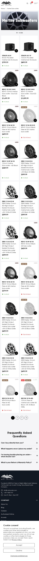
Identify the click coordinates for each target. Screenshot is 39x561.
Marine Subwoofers (13, 8)
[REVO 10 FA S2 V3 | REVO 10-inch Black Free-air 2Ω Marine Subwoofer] (29, 271)
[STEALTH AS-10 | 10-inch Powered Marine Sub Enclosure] (29, 45)
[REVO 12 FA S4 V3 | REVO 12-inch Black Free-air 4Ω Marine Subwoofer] (10, 114)
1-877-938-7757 (8, 492)
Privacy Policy (17, 540)
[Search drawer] (27, 3)
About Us (4, 504)
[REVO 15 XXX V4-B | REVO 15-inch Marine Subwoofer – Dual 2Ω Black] (10, 78)
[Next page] (26, 418)
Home (3, 8)
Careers (4, 511)
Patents (3, 521)
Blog (2, 507)
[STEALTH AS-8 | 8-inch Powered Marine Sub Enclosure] (10, 45)
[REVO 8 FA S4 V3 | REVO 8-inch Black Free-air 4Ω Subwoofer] (10, 387)
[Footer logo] (7, 477)
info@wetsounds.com (10, 490)
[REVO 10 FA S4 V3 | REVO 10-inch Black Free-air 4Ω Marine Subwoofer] (10, 271)
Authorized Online (7, 514)
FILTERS (21, 33)
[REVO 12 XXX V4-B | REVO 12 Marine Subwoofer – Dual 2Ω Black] (29, 78)
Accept (19, 545)
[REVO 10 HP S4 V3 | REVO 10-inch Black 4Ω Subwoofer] (29, 231)
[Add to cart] (16, 50)
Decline (19, 551)
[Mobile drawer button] (36, 3)
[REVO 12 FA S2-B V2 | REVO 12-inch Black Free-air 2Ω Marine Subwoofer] (29, 114)
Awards (3, 517)
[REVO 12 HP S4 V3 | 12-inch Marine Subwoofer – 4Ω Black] (10, 150)
